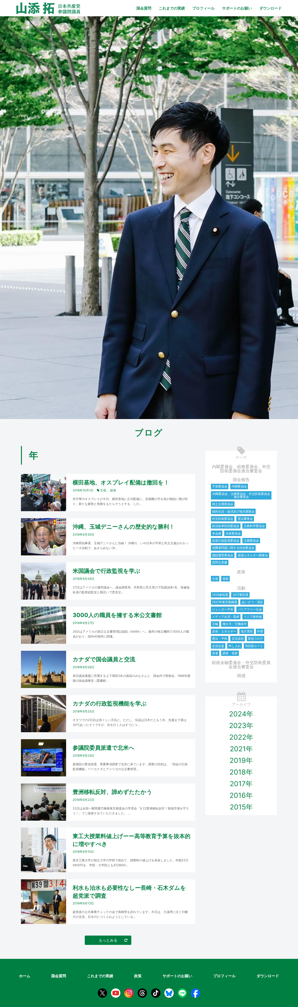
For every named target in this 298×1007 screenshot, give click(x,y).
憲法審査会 (245, 518)
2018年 (241, 772)
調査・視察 (230, 653)
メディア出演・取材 (225, 616)
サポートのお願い (237, 8)
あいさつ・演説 (252, 602)
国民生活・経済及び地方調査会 (233, 511)
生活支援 (218, 646)
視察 (226, 579)
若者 (215, 653)
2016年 (241, 795)
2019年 (241, 760)
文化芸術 (238, 638)
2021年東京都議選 (224, 602)
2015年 (241, 807)
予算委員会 (219, 486)
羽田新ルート (254, 646)
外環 (260, 631)
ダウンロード (270, 8)
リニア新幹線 (253, 616)
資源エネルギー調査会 (253, 555)
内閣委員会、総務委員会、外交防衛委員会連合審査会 (241, 468)
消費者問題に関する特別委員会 (233, 548)
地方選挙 (247, 631)
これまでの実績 (172, 8)
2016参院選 (220, 595)
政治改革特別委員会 (225, 526)
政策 (241, 571)
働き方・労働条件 (235, 624)
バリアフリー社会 (250, 609)
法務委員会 (251, 540)
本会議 (216, 533)
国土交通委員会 (222, 504)
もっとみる (108, 940)
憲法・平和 (219, 638)
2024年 (241, 714)
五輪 (215, 624)
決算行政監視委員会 (225, 540)
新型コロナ (255, 638)
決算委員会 (233, 533)
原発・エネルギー (224, 631)
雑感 (241, 675)
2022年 (241, 737)
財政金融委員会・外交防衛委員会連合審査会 (241, 664)
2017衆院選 (240, 595)
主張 (215, 579)
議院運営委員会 (222, 555)
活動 (241, 588)
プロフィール (203, 8)
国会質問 (143, 8)
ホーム (24, 975)
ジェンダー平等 (222, 609)
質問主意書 (219, 562)
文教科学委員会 (254, 526)
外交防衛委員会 (222, 518)
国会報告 (241, 479)
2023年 (241, 725)
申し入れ (235, 646)
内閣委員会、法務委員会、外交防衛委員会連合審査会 (241, 495)
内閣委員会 (239, 486)
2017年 (241, 783)
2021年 (241, 749)
